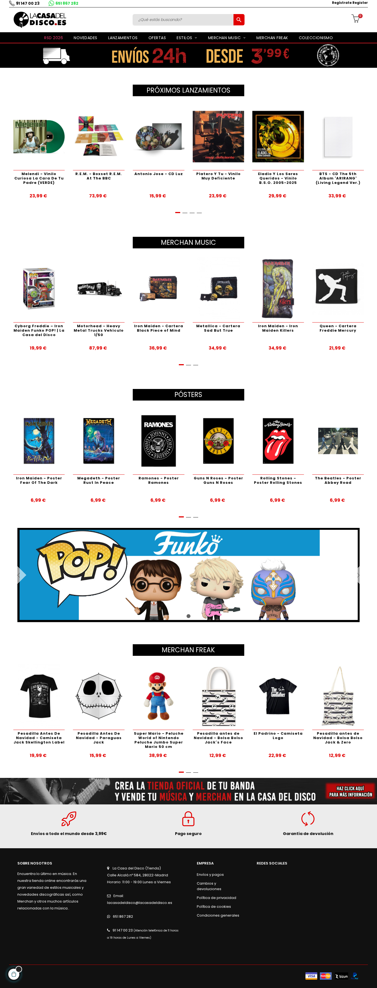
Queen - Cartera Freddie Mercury (286, 328)
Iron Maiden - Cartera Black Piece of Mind (107, 328)
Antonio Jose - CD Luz (99, 173)
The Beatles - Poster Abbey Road (297, 480)
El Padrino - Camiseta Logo (237, 735)
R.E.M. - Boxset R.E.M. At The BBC (39, 176)
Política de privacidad (216, 897)
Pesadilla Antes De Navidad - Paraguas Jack (58, 738)
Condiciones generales (218, 915)
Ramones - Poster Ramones (118, 480)
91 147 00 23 (27, 3)
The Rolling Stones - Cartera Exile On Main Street (346, 330)
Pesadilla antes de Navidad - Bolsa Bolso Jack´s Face (178, 738)
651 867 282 (66, 3)
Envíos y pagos (210, 874)
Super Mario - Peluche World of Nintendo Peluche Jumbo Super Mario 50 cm (118, 740)
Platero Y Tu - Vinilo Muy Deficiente (159, 176)
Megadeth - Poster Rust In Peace (58, 480)
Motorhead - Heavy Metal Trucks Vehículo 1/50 (48, 330)
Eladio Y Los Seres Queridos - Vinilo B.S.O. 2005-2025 (219, 178)
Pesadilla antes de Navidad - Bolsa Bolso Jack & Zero (297, 738)
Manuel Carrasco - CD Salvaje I (338, 176)
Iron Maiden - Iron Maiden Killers (227, 328)
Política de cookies (214, 906)
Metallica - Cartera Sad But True (167, 328)
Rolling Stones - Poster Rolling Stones (238, 480)
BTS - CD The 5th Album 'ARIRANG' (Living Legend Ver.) (278, 178)
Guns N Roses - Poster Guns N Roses (178, 480)
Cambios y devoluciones (209, 886)
